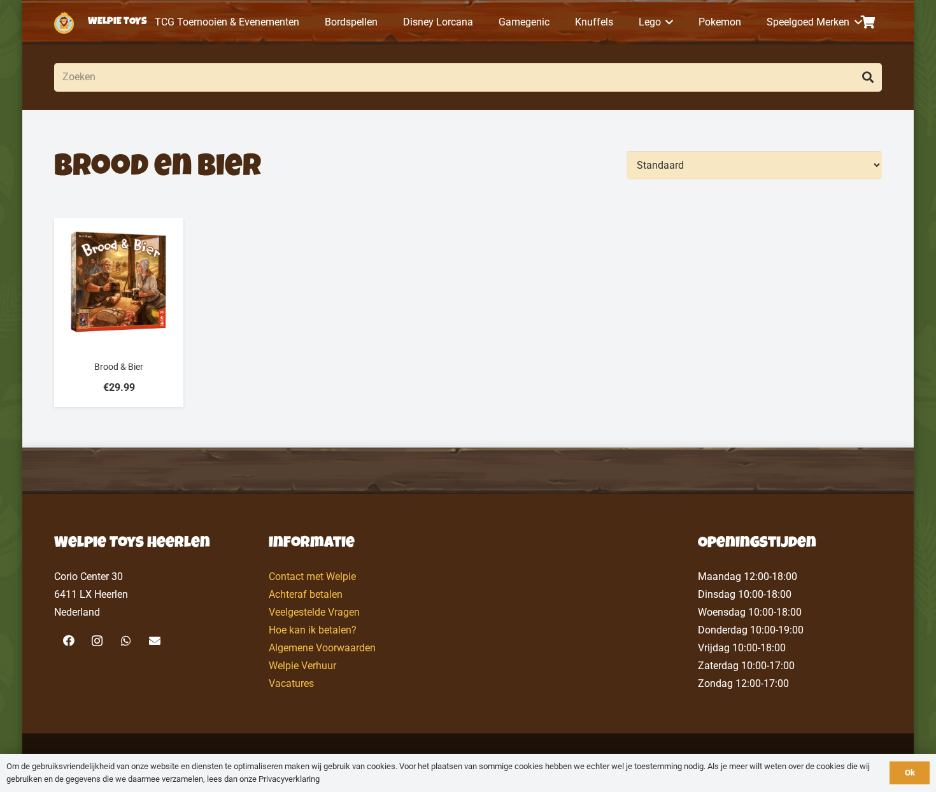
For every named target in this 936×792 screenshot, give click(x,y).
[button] (667, 22)
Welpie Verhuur (302, 666)
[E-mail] (154, 640)
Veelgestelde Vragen (314, 612)
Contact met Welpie (312, 576)
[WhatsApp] (125, 640)
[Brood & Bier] (118, 312)
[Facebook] (68, 640)
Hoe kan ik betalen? (313, 630)
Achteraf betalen (306, 594)
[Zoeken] (867, 77)
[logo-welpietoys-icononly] (64, 22)
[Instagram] (97, 640)
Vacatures (291, 683)
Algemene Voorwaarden (322, 648)
